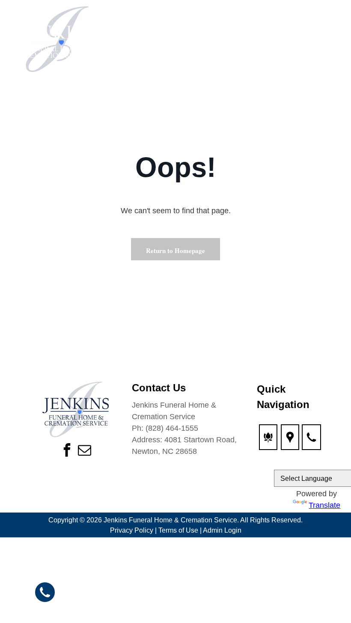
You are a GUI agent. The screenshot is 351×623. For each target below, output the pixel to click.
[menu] (332, 42)
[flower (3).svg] (268, 442)
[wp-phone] (311, 442)
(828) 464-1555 (172, 428)
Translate (324, 505)
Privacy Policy (131, 530)
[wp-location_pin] (290, 442)
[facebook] (66, 451)
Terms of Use (178, 530)
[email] (84, 451)
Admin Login (222, 530)
